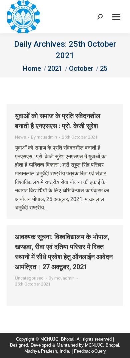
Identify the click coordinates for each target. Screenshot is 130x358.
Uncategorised (29, 278)
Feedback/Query (90, 351)
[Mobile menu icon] (116, 17)
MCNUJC (94, 345)
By (44, 137)
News (20, 137)
